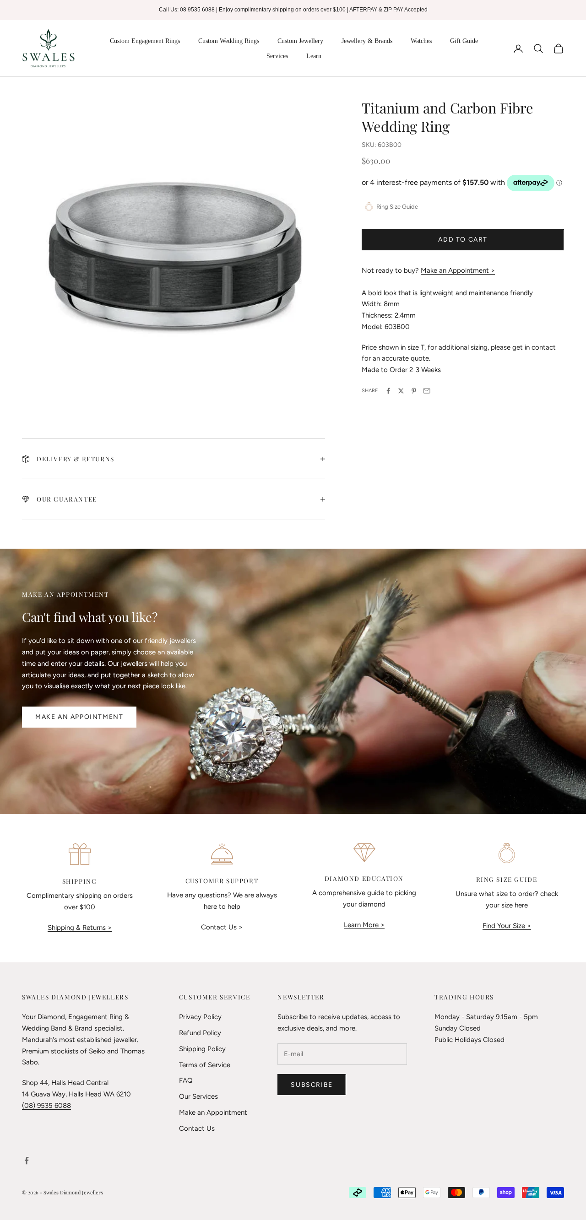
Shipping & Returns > (80, 927)
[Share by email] (426, 390)
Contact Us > (222, 927)
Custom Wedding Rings (228, 41)
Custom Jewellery (300, 41)
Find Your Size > (507, 926)
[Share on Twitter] (401, 390)
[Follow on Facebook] (26, 1160)
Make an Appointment (79, 717)
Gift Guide (464, 41)
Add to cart (463, 239)
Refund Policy (200, 1033)
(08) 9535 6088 (46, 1105)
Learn (313, 56)
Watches (421, 41)
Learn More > (364, 925)
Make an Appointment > (458, 270)
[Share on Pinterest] (414, 390)
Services (277, 56)
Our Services (198, 1096)
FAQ (186, 1080)
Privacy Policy (200, 1017)
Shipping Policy (202, 1049)
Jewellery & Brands (367, 41)
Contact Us (197, 1128)
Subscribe (311, 1085)
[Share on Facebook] (388, 390)
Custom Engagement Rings (145, 41)
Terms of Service (204, 1065)
